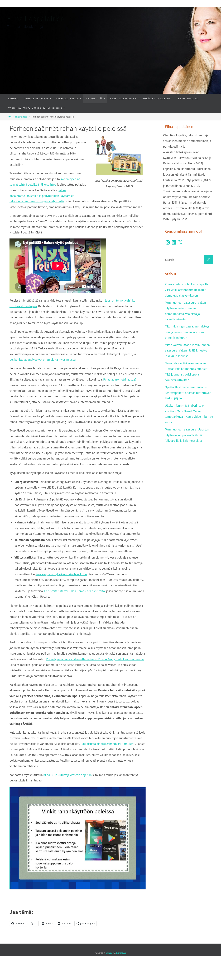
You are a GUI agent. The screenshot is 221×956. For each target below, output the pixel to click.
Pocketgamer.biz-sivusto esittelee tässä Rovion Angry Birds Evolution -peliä (95, 659)
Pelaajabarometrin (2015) (119, 379)
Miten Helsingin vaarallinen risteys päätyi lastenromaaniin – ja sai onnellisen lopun (187, 332)
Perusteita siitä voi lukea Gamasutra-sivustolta (74, 591)
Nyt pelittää (21, 116)
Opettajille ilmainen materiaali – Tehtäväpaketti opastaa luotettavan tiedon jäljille (188, 392)
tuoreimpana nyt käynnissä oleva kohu (61, 574)
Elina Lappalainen (36, 18)
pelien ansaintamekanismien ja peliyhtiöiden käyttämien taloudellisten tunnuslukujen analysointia (41, 195)
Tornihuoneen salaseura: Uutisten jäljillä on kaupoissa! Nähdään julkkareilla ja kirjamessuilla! (187, 435)
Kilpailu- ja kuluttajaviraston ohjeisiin (67, 775)
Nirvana (110, 952)
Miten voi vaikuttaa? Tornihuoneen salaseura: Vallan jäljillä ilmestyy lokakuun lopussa (187, 350)
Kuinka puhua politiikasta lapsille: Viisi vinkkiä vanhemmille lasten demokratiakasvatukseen (187, 289)
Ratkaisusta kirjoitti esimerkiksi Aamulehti (108, 744)
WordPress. (121, 952)
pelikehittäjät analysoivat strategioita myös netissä (42, 360)
